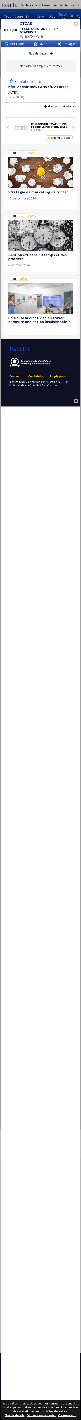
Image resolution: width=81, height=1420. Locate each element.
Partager (69, 44)
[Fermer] (76, 24)
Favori (43, 44)
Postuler (16, 44)
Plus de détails (39, 53)
